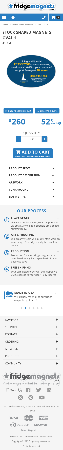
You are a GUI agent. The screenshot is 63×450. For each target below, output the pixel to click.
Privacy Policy (31, 436)
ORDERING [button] (12, 341)
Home (5, 24)
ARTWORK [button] (11, 349)
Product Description (24, 175)
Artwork (16, 182)
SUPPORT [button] (11, 327)
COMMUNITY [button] (13, 363)
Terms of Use (16, 436)
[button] (21, 308)
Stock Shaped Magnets (22, 24)
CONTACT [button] (11, 334)
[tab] (31, 320)
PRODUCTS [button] (12, 356)
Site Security (46, 436)
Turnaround (19, 189)
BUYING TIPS (17, 197)
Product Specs (19, 168)
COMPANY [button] (11, 320)
